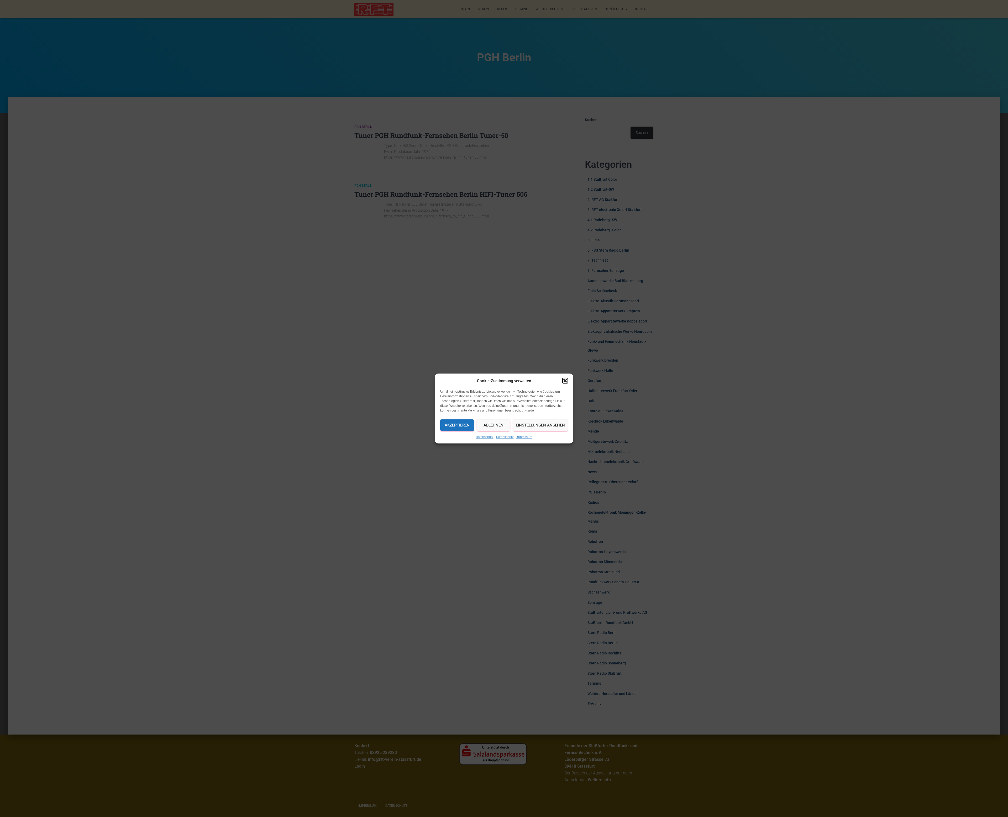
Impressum (524, 437)
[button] (565, 380)
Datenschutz (485, 437)
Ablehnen (493, 425)
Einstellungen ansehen (540, 425)
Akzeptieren (457, 425)
